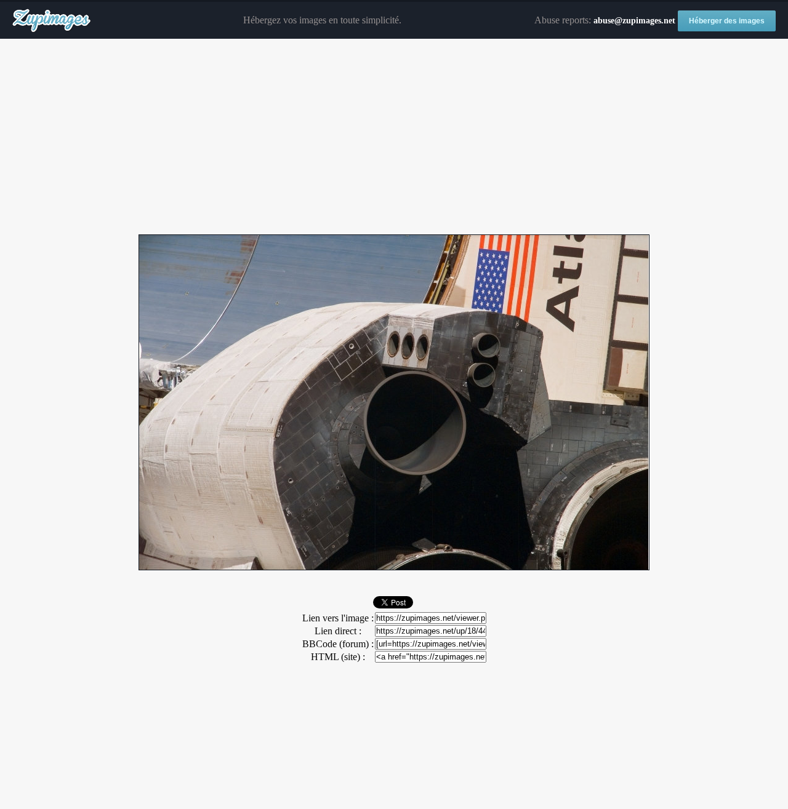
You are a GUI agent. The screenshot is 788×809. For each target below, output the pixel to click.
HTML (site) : (338, 657)
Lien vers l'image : (338, 618)
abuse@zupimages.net (634, 20)
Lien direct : (338, 631)
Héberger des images (727, 21)
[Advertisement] (394, 137)
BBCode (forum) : (338, 644)
